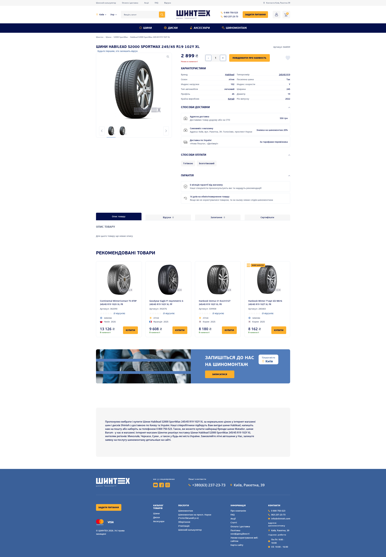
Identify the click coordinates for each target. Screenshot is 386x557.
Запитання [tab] (218, 217)
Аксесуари (202, 28)
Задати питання (255, 14)
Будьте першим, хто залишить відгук (118, 51)
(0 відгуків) (119, 313)
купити (130, 330)
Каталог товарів (158, 507)
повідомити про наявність (249, 57)
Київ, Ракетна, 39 (249, 485)
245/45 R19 (284, 74)
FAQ (156, 3)
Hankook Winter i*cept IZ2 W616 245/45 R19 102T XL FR (265, 302)
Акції (146, 3)
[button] (134, 89)
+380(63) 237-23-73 (209, 485)
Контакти (274, 505)
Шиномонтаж (236, 28)
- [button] (208, 58)
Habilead (229, 74)
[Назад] (102, 130)
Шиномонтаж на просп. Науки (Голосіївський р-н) (194, 516)
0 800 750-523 (231, 12)
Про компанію (238, 510)
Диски (173, 28)
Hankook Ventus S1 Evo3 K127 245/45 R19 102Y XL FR (214, 302)
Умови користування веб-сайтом (244, 539)
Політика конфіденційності (240, 532)
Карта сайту (237, 545)
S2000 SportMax (121, 37)
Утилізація (183, 525)
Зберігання (184, 521)
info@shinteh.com (280, 518)
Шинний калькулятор (106, 3)
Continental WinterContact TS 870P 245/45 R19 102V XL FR (118, 302)
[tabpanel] (193, 229)
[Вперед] (166, 130)
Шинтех (100, 37)
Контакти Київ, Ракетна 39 (278, 3)
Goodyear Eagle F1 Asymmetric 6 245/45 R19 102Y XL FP (166, 302)
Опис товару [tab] (118, 216)
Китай (231, 98)
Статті (234, 522)
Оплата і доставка (130, 3)
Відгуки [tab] (168, 217)
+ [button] (223, 58)
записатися (219, 374)
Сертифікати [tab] (267, 217)
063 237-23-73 (231, 16)
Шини (147, 28)
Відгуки (167, 3)
